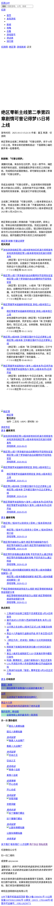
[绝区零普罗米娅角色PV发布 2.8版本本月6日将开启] (27, 366)
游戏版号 (11, 34)
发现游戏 (11, 19)
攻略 (9, 28)
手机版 (13, 897)
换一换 (4, 720)
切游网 (4, 47)
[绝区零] (5, 411)
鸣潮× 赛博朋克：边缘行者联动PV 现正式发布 (29, 660)
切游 (3, 10)
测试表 (10, 38)
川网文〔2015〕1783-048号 (37, 900)
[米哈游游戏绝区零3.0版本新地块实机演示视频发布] (27, 250)
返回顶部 (20, 897)
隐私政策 (43, 844)
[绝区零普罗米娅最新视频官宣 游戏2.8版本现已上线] (27, 308)
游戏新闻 (21, 47)
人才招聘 (24, 844)
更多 (3, 430)
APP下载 (5, 897)
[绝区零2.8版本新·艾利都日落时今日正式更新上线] (26, 337)
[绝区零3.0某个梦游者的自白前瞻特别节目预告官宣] (27, 275)
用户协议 (33, 844)
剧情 (10, 241)
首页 (9, 15)
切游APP (5, 3)
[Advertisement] (27, 78)
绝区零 (12, 47)
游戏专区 (5, 427)
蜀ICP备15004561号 (35, 897)
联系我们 (15, 844)
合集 (9, 31)
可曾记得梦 (18, 241)
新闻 (9, 24)
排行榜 (10, 41)
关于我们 (5, 844)
